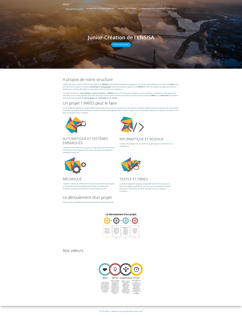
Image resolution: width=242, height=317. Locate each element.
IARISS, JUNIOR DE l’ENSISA (74, 8)
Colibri (140, 311)
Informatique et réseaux (127, 8)
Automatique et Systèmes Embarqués (100, 8)
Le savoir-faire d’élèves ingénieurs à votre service (158, 8)
